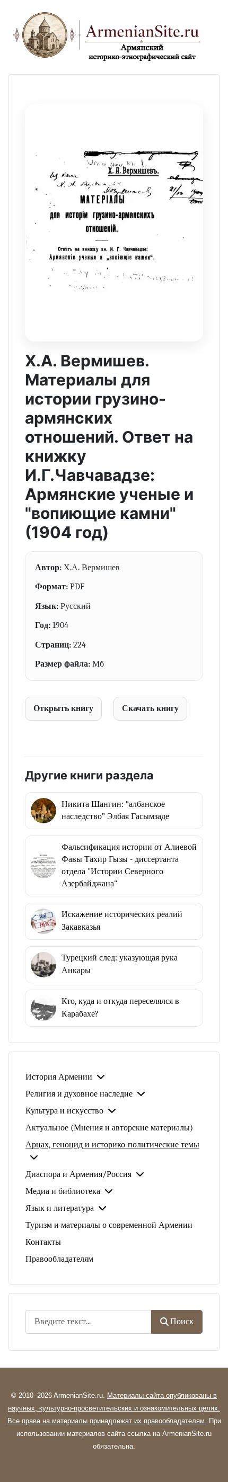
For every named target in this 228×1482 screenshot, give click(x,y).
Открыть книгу (63, 708)
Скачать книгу (150, 708)
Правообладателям (59, 1259)
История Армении (58, 1077)
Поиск (182, 1321)
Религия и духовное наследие (79, 1094)
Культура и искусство (64, 1111)
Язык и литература (59, 1208)
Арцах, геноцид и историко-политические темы (112, 1144)
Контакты (43, 1242)
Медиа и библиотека (62, 1191)
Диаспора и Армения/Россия (78, 1174)
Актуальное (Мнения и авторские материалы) (109, 1128)
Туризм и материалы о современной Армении (108, 1225)
